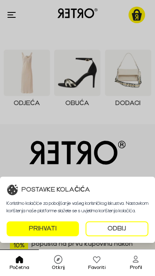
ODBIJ (116, 229)
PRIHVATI (43, 229)
